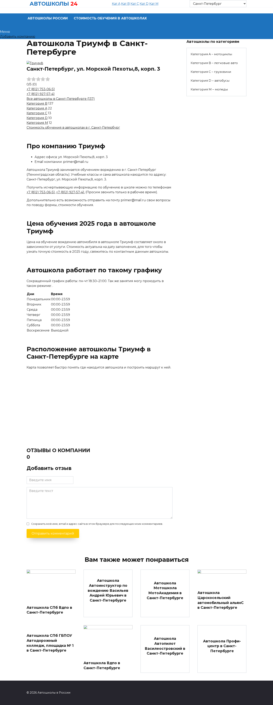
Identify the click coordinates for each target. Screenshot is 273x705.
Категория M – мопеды (209, 89)
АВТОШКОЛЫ (49, 3)
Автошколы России (48, 18)
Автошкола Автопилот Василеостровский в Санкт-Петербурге (165, 645)
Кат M (153, 4)
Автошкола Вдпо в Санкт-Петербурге (102, 665)
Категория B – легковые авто (214, 63)
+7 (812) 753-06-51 (41, 89)
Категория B (37, 103)
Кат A (116, 4)
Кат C (135, 4)
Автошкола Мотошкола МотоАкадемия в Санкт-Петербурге (165, 590)
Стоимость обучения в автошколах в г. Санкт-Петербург (73, 127)
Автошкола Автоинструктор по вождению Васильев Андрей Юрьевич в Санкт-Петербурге (108, 590)
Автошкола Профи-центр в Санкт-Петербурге (222, 646)
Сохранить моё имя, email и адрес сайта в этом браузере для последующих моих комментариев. (97, 523)
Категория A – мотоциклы (211, 54)
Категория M (37, 123)
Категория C (37, 113)
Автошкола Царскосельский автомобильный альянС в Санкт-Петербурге (220, 600)
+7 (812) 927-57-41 (41, 94)
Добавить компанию (17, 36)
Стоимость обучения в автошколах (110, 18)
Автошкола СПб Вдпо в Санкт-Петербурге (49, 609)
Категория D (37, 118)
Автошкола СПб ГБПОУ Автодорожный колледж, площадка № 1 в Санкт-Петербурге (50, 642)
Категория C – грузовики (211, 72)
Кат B (125, 4)
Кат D (144, 4)
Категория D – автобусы (210, 80)
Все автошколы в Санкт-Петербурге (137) (61, 99)
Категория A (37, 108)
